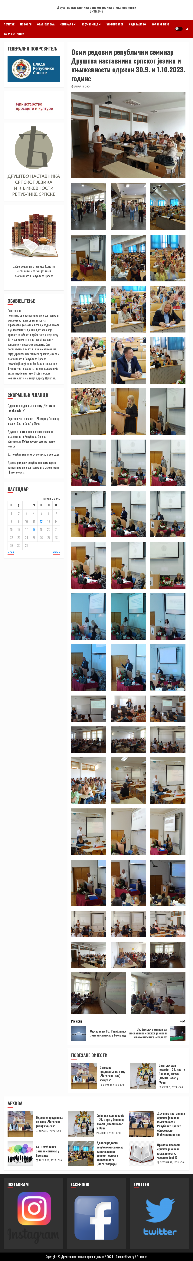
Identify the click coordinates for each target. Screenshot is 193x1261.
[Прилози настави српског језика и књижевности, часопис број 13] (141, 1153)
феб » (56, 552)
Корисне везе (160, 24)
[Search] (187, 28)
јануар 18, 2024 (82, 86)
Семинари (66, 24)
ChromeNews (123, 1256)
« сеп (11, 552)
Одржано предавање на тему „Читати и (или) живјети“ (112, 1073)
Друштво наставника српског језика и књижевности (96, 7)
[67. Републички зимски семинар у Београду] (20, 1153)
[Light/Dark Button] (179, 29)
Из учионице (89, 24)
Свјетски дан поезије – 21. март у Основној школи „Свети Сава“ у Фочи (172, 1074)
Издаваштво (137, 24)
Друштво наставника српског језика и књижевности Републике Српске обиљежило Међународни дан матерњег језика (32, 438)
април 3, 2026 (169, 1087)
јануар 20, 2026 (47, 1160)
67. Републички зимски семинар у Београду (33, 454)
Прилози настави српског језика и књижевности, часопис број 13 (168, 1151)
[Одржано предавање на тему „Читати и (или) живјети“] (84, 1076)
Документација (14, 33)
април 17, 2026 (111, 1084)
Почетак (9, 24)
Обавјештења (46, 24)
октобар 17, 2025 (169, 1162)
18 (34, 529)
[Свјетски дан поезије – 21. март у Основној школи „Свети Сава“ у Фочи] (143, 1076)
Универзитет (114, 24)
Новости (25, 24)
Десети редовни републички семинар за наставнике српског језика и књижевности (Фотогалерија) (33, 467)
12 (41, 521)
